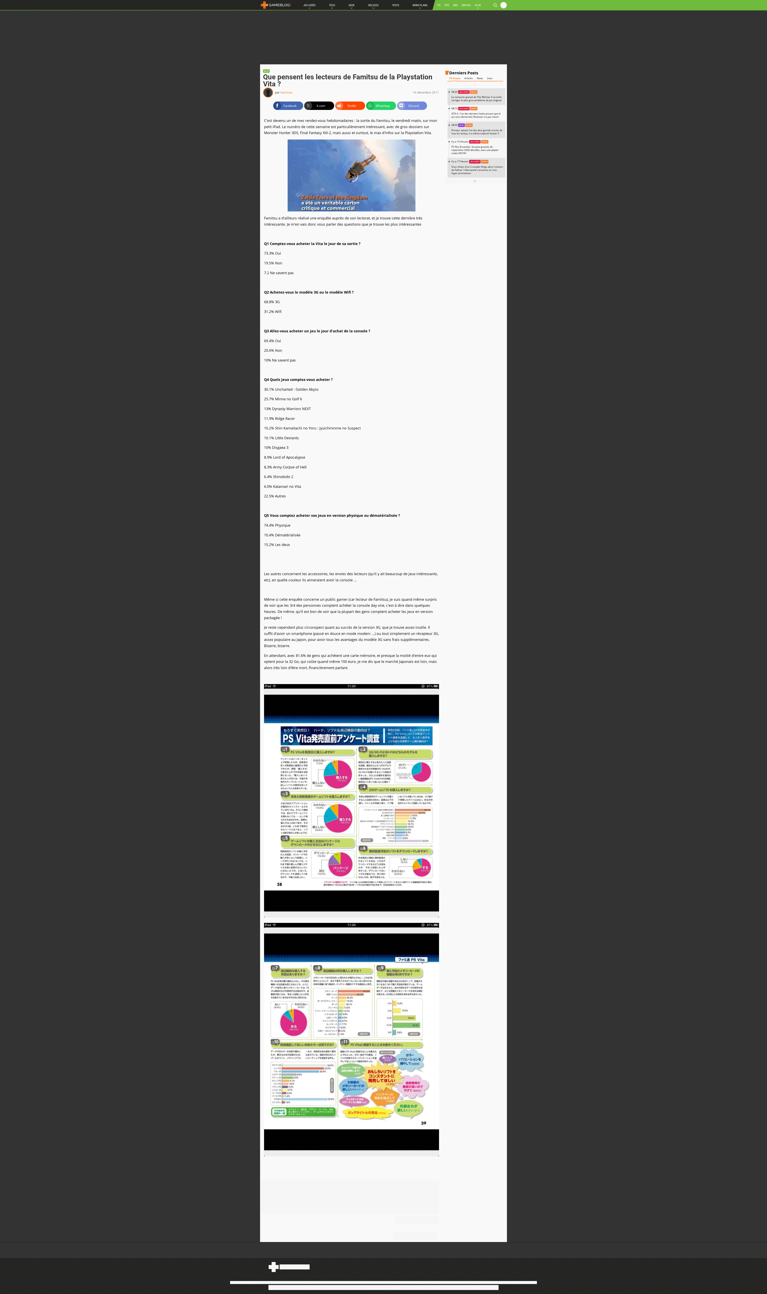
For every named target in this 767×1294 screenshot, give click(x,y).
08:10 (476, 113)
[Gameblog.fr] (276, 5)
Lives (490, 78)
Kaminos (286, 92)
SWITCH (466, 5)
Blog (266, 71)
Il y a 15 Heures (474, 147)
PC (439, 5)
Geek (352, 5)
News (480, 78)
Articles (468, 78)
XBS (455, 5)
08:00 (476, 129)
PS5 (447, 5)
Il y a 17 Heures (477, 167)
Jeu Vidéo (309, 5)
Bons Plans (420, 5)
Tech (332, 5)
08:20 (476, 96)
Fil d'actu (454, 78)
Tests (395, 5)
